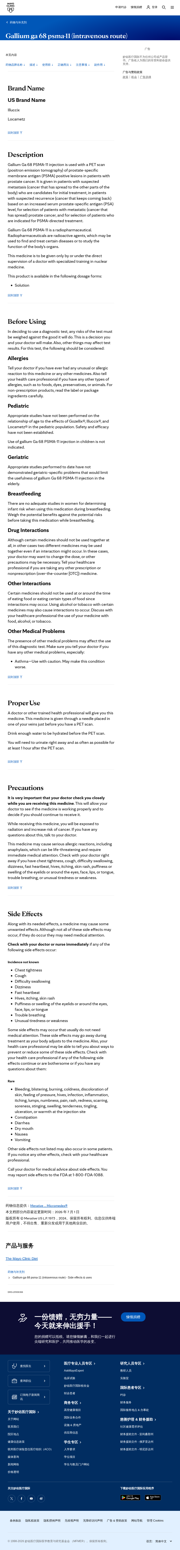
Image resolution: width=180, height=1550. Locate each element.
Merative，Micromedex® (49, 1205)
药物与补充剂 (18, 22)
